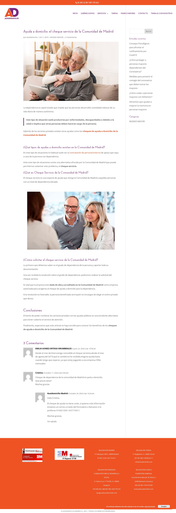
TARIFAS (114, 13)
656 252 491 (139, 485)
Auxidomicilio (32, 37)
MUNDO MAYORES (128, 13)
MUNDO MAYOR (56, 37)
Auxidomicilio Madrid (57, 393)
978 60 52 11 (148, 458)
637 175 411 (94, 2)
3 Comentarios (71, 37)
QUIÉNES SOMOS (87, 13)
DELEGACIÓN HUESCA (144, 470)
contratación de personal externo (85, 152)
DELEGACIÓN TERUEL (143, 450)
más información (150, 506)
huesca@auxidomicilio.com (143, 489)
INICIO (75, 13)
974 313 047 (148, 485)
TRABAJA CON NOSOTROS (161, 13)
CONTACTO (143, 13)
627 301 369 (139, 458)
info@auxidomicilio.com (143, 462)
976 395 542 (97, 489)
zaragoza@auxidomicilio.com (106, 493)
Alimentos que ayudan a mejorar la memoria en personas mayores (140, 105)
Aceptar (164, 506)
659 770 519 (116, 489)
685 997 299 (106, 489)
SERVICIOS (101, 13)
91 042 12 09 (82, 2)
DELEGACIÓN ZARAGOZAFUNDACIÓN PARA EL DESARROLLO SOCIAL (106, 474)
